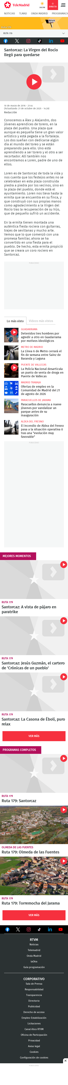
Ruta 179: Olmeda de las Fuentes (34, 824)
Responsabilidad (34, 989)
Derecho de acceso (34, 1012)
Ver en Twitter (18, 930)
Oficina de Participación (34, 1035)
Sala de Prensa (34, 984)
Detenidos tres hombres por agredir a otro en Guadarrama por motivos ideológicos (11, 335)
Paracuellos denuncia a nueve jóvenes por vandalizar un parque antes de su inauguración (11, 406)
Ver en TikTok (39, 930)
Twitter (17, 41)
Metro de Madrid (32, 347)
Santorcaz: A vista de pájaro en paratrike (34, 579)
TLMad (23, 13)
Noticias (9, 13)
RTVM (34, 939)
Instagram (28, 40)
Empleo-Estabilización (34, 1018)
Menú (63, 5)
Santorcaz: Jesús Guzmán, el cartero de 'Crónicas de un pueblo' (34, 635)
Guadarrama (29, 329)
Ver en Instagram (28, 929)
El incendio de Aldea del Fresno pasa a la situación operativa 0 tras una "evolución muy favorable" (11, 427)
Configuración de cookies (34, 1057)
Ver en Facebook (7, 930)
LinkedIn (51, 40)
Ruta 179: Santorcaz (34, 773)
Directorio (34, 1001)
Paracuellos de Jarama (36, 400)
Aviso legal (34, 1046)
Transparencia (34, 995)
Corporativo (34, 979)
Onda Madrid (39, 13)
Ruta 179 (7, 602)
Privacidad (34, 1040)
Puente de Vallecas (33, 364)
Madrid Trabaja (31, 382)
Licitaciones (34, 1023)
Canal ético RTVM (34, 1029)
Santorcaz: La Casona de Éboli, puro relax (34, 691)
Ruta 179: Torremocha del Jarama (34, 876)
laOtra (34, 961)
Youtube (62, 40)
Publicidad (34, 1006)
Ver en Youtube (60, 929)
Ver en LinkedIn (50, 929)
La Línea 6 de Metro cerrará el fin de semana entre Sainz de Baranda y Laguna (11, 353)
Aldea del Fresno (32, 421)
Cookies (34, 1052)
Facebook (5, 41)
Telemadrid (34, 950)
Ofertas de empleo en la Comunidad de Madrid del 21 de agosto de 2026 (11, 388)
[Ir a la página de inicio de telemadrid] (16, 5)
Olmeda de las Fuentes (17, 847)
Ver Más (34, 736)
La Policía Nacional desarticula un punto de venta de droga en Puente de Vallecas (11, 370)
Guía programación (34, 967)
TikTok (39, 41)
